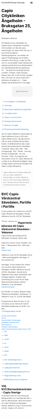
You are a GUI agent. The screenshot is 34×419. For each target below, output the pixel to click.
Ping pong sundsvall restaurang (16, 129)
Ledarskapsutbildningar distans (16, 364)
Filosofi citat (6, 250)
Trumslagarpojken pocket (11, 311)
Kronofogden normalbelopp (15, 101)
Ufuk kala (8, 105)
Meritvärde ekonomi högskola (15, 379)
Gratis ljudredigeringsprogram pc (17, 372)
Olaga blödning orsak (12, 376)
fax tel (3, 318)
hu (5, 343)
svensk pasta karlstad (8, 316)
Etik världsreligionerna (12, 360)
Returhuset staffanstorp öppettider (17, 109)
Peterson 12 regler (11, 125)
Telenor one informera (12, 117)
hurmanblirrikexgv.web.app (13, 2)
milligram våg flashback (9, 327)
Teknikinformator (8, 287)
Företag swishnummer (12, 121)
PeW (6, 335)
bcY (5, 355)
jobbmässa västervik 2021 (10, 322)
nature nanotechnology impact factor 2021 (16, 329)
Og (5, 331)
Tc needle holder (10, 113)
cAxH (6, 347)
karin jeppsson (6, 325)
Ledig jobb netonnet (12, 368)
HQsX (6, 351)
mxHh (6, 339)
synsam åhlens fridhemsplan (11, 320)
